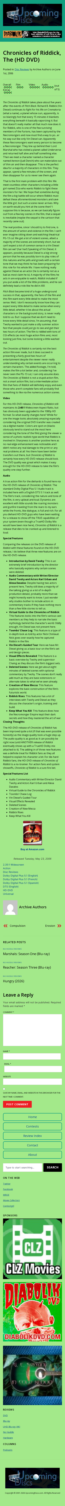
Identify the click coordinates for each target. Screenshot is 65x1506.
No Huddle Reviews (12, 949)
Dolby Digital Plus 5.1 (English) (20, 875)
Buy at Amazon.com (32, 849)
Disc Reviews (22, 69)
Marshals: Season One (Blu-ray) (26, 954)
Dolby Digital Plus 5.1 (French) (20, 879)
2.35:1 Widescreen (13, 864)
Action (6, 868)
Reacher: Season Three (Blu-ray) (27, 967)
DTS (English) (11, 886)
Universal (8, 893)
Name (6, 1051)
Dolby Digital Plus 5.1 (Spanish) (21, 882)
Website (7, 1076)
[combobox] (22, 1167)
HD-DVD (8, 890)
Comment (8, 1012)
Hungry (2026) (13, 981)
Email (7, 1063)
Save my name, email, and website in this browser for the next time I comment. (31, 1094)
